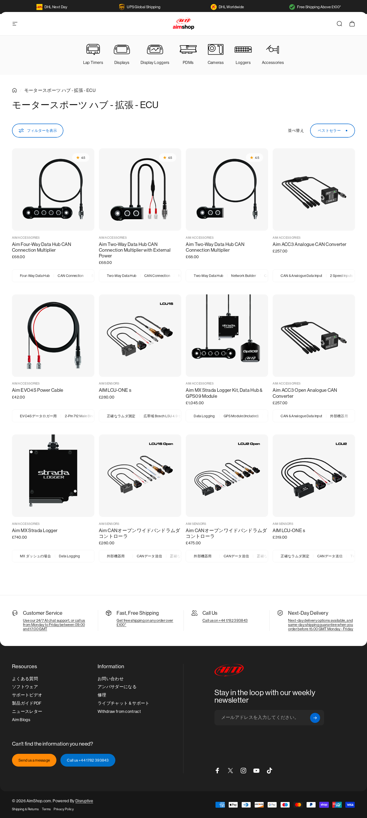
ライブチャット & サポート (123, 703)
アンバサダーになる (117, 686)
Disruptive (84, 801)
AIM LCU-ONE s (115, 390)
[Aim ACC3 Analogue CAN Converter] (314, 189)
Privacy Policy (63, 809)
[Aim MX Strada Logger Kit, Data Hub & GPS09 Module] (227, 335)
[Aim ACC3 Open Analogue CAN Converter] (314, 335)
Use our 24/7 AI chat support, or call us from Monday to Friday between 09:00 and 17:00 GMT (54, 624)
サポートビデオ (27, 695)
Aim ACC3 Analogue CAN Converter (309, 244)
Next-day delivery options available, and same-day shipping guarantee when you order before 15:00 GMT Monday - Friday (320, 624)
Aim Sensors (109, 383)
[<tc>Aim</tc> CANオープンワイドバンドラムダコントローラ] (140, 475)
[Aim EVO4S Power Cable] (53, 335)
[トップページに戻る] (14, 90)
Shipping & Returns (25, 809)
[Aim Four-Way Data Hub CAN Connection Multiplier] (53, 189)
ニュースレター (27, 711)
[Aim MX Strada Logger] (53, 475)
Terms (46, 809)
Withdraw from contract (119, 711)
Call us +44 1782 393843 (88, 760)
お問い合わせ (111, 678)
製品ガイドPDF (27, 703)
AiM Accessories (26, 237)
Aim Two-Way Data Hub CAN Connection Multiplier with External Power (135, 250)
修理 (102, 695)
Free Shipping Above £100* (319, 7)
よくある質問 (25, 678)
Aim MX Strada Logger (34, 530)
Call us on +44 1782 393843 (225, 620)
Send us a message (34, 760)
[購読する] (315, 718)
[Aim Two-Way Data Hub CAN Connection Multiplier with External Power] (140, 189)
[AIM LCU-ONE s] (140, 335)
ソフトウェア (25, 686)
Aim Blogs (21, 719)
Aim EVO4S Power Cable (37, 390)
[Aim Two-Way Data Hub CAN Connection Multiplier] (227, 189)
